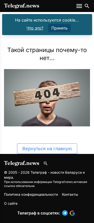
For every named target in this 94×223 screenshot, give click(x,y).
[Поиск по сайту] (87, 6)
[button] (66, 213)
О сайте (11, 203)
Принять (59, 28)
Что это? (35, 28)
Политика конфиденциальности (31, 194)
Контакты (70, 194)
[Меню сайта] (79, 6)
